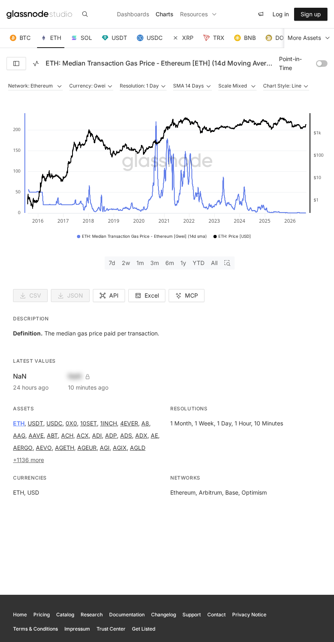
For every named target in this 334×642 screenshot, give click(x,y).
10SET (88, 423)
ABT (52, 435)
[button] (20, 38)
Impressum (77, 629)
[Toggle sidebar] (16, 63)
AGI (105, 447)
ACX (83, 435)
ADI (97, 435)
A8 (145, 423)
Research (92, 614)
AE (154, 435)
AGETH (64, 447)
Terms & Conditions (35, 629)
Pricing (41, 614)
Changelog (163, 614)
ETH (18, 423)
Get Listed (143, 629)
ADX (141, 435)
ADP (111, 435)
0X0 (71, 423)
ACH (67, 435)
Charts (165, 14)
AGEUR (87, 447)
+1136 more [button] (28, 459)
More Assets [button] (304, 37)
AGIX (120, 447)
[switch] (321, 63)
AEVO (44, 447)
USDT (35, 423)
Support (191, 614)
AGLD (137, 447)
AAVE (36, 435)
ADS (126, 435)
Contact (216, 614)
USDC (54, 423)
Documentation (127, 614)
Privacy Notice (249, 614)
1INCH (108, 423)
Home (20, 614)
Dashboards (133, 14)
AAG (19, 435)
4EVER (129, 423)
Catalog (65, 614)
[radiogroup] (170, 263)
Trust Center (111, 629)
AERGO (23, 447)
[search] (85, 14)
